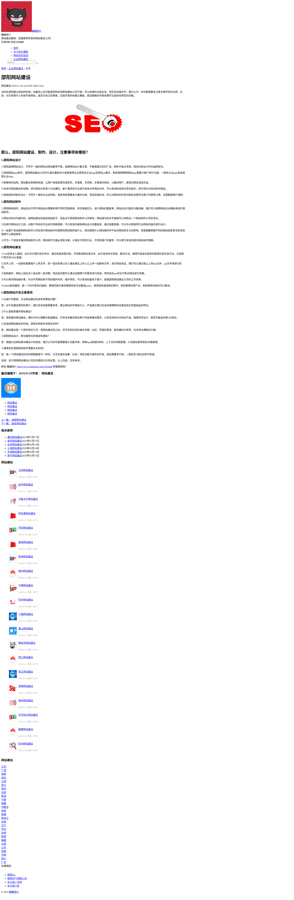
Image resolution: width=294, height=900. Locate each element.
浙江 (3, 785)
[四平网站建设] (13, 487)
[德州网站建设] (13, 573)
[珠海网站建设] (13, 559)
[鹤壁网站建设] (13, 731)
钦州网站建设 (25, 743)
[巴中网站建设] (13, 602)
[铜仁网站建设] (13, 659)
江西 (3, 781)
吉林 (3, 822)
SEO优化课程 (20, 52)
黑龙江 (5, 818)
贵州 (3, 788)
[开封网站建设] (13, 530)
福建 (3, 840)
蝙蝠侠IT (36, 31)
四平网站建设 (25, 484)
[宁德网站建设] (13, 587)
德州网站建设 (25, 571)
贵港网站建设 (25, 686)
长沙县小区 (13, 886)
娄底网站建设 (13, 423)
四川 (3, 858)
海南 (3, 811)
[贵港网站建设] (13, 688)
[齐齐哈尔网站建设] (13, 717)
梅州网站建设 (25, 700)
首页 (15, 48)
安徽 (3, 851)
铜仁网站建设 (25, 657)
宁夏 (3, 799)
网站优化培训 (20, 55)
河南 (3, 855)
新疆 (3, 814)
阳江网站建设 (25, 671)
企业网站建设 (20, 59)
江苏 (3, 766)
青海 (3, 796)
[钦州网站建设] (13, 746)
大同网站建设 (25, 470)
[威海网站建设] (13, 544)
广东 (3, 862)
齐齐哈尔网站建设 (28, 715)
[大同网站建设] (13, 472)
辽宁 (3, 825)
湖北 (3, 777)
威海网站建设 (25, 542)
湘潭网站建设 (13, 420)
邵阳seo (11, 875)
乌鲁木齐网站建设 (28, 499)
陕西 (3, 836)
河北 (3, 829)
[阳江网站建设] (13, 674)
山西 (3, 844)
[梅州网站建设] (13, 703)
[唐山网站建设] (13, 631)
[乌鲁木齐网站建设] (13, 501)
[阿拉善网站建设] (13, 515)
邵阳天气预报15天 (17, 878)
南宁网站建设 (14, 455)
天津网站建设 (14, 452)
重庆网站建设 (14, 437)
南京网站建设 (14, 441)
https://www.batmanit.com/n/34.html (34, 366)
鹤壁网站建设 (25, 729)
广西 (3, 770)
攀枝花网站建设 (27, 643)
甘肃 (3, 833)
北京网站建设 (14, 444)
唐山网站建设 (25, 628)
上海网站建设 (14, 448)
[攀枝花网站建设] (13, 645)
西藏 (3, 803)
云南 (3, 792)
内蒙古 (5, 807)
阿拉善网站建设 (27, 513)
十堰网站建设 (25, 614)
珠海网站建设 (25, 556)
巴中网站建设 (25, 600)
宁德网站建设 (25, 585)
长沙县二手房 (14, 882)
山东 (3, 847)
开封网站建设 (25, 528)
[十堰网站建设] (13, 616)
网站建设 (12, 402)
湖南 (3, 774)
